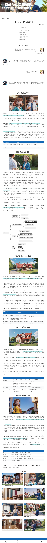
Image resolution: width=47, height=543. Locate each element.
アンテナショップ (14, 465)
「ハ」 (9, 465)
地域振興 (38, 465)
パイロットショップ (22, 465)
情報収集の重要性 (23, 34)
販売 (18, 467)
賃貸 (4, 465)
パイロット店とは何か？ (24, 30)
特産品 (14, 467)
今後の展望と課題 (23, 39)
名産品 (34, 465)
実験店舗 (5, 467)
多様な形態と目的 (23, 37)
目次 (22, 27)
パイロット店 (29, 465)
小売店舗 (10, 467)
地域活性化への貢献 (24, 36)
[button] (43, 303)
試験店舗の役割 (23, 32)
